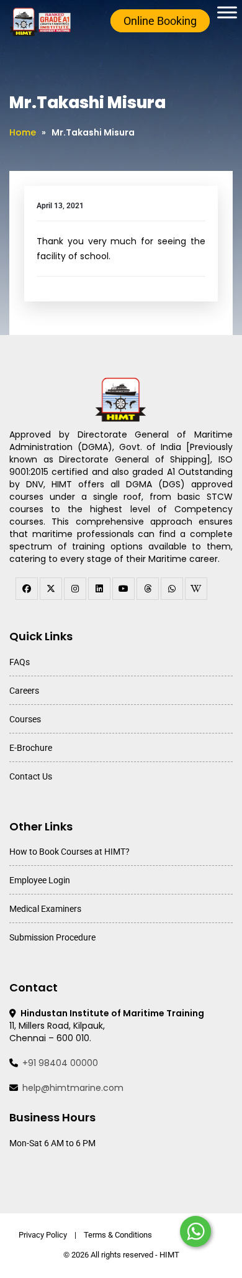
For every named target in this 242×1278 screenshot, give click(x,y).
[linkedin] (99, 588)
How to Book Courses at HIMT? (69, 852)
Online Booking (160, 20)
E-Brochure (30, 748)
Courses (25, 719)
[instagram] (75, 588)
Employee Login (39, 880)
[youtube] (123, 588)
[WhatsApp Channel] (172, 588)
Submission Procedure (52, 937)
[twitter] (51, 588)
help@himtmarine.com (72, 1088)
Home (22, 132)
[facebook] (27, 588)
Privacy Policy (43, 1234)
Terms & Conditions (118, 1234)
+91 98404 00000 (60, 1063)
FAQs (19, 662)
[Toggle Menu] (227, 12)
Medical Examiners (45, 909)
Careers (24, 691)
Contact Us (30, 776)
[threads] (148, 588)
